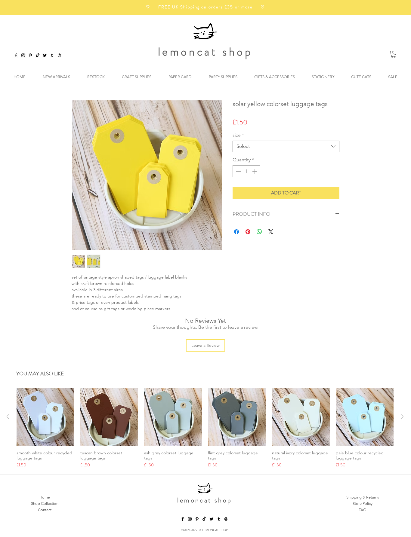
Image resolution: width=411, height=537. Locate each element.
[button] (393, 54)
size (238, 135)
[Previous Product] (7, 416)
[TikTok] (37, 55)
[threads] (226, 519)
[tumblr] (52, 55)
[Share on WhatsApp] (259, 231)
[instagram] (23, 55)
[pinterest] (30, 55)
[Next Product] (402, 416)
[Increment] (255, 171)
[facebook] (16, 55)
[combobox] (286, 146)
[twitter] (44, 55)
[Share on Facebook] (236, 231)
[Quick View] (45, 417)
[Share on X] (270, 231)
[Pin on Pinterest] (248, 231)
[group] (205, 428)
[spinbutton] (246, 171)
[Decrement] (237, 171)
